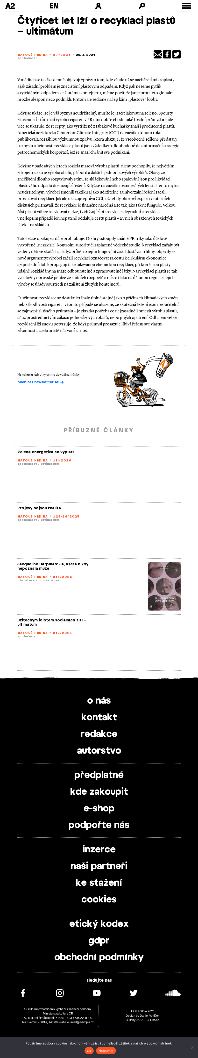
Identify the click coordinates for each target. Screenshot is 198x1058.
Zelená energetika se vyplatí (45, 452)
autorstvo (99, 751)
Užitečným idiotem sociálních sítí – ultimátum (51, 622)
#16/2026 (62, 577)
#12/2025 (62, 633)
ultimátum (50, 464)
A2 (10, 5)
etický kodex (99, 924)
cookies (99, 900)
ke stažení (99, 883)
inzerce (99, 850)
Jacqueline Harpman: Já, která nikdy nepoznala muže (52, 566)
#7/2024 (62, 55)
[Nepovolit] (192, 1047)
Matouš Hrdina (32, 55)
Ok (89, 1051)
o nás (99, 701)
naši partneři (99, 866)
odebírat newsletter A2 (38, 382)
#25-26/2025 (66, 516)
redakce (99, 734)
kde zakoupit (99, 792)
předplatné (99, 775)
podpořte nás (99, 825)
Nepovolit (106, 1051)
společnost (27, 58)
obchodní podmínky (99, 957)
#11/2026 (62, 460)
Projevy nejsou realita (39, 508)
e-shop (99, 808)
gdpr (99, 941)
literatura (26, 580)
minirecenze (48, 580)
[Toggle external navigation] (186, 6)
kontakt (99, 717)
